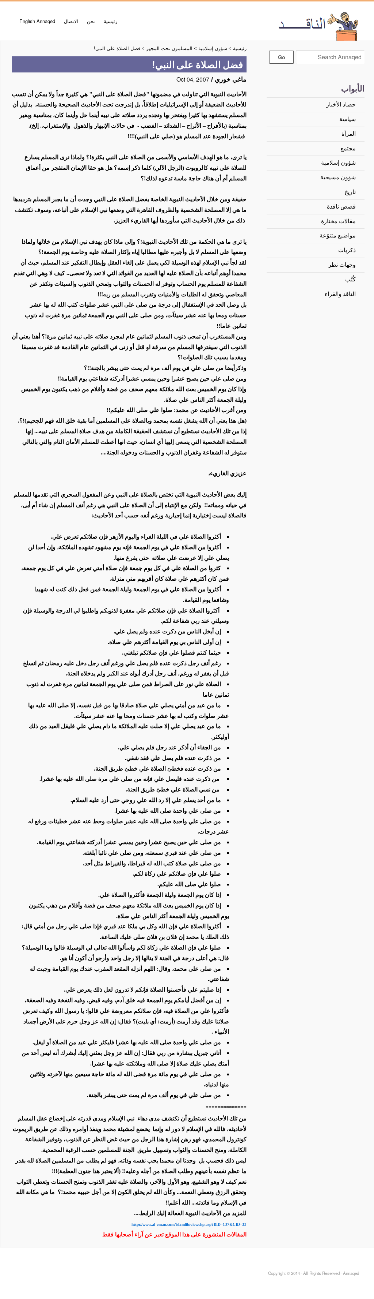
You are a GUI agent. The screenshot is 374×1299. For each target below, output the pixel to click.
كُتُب (350, 279)
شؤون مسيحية (338, 177)
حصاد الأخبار (341, 104)
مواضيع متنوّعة (338, 235)
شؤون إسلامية (338, 163)
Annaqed (294, 26)
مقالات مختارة (338, 221)
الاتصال (71, 21)
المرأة (348, 134)
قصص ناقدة (341, 206)
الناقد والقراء (340, 294)
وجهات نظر (342, 265)
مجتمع (348, 148)
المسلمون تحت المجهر (169, 48)
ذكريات (347, 250)
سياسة (347, 119)
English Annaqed (37, 21)
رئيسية (110, 21)
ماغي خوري (231, 79)
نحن (91, 21)
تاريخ (350, 192)
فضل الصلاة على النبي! (117, 48)
